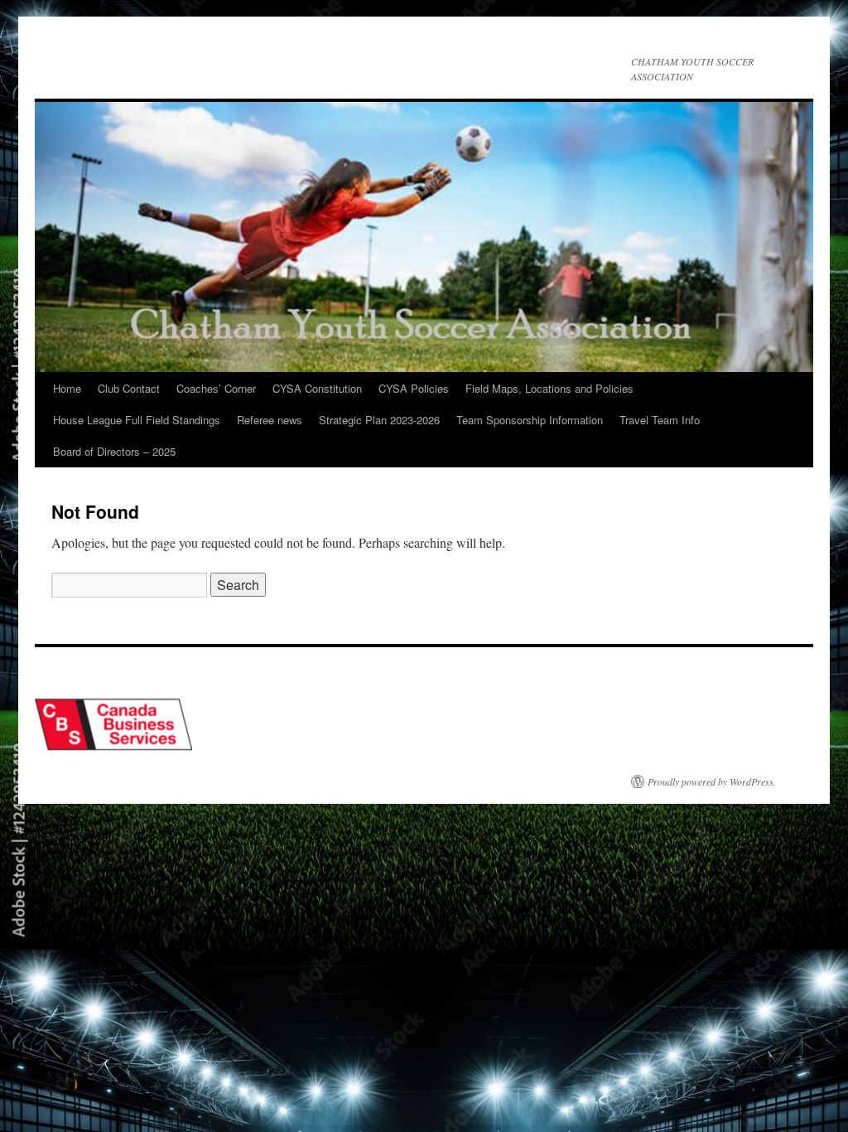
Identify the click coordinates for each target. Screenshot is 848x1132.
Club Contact (129, 388)
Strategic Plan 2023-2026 (379, 420)
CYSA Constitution (317, 388)
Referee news (269, 420)
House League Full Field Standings (136, 420)
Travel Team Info (659, 420)
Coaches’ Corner (216, 388)
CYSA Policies (413, 388)
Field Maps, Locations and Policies (549, 388)
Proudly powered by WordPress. (712, 781)
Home (67, 388)
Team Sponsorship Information (529, 420)
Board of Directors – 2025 (114, 451)
